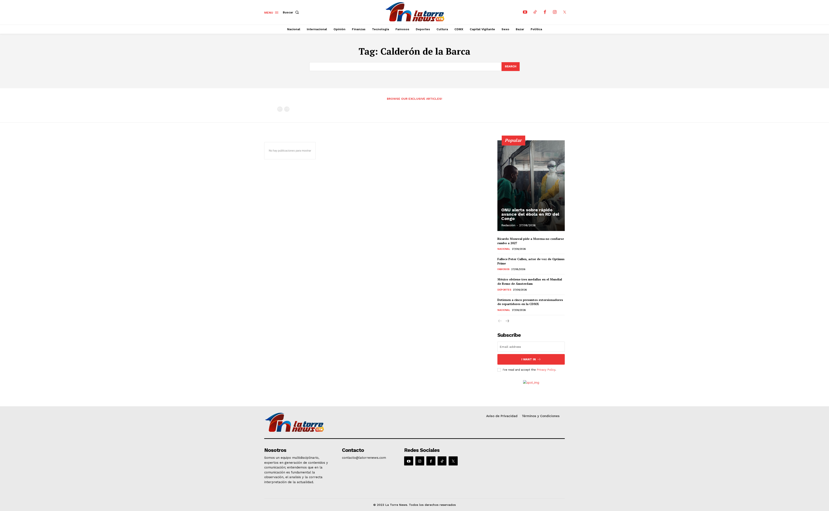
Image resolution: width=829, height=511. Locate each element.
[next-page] (507, 321)
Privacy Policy (546, 369)
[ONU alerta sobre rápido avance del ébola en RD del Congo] (531, 185)
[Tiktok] (535, 12)
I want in (528, 359)
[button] (292, 12)
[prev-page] (280, 109)
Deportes (504, 289)
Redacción (508, 225)
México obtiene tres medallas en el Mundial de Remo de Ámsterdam (529, 281)
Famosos (503, 269)
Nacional (503, 248)
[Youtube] (525, 12)
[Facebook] (545, 12)
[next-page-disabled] (287, 109)
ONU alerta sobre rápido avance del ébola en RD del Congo (530, 214)
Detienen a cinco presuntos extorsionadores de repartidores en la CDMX (530, 302)
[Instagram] (555, 12)
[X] (564, 12)
